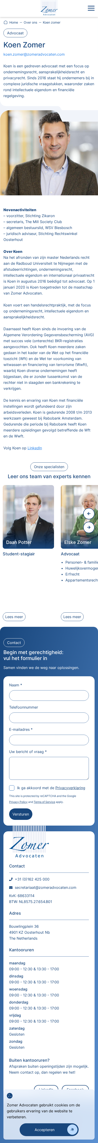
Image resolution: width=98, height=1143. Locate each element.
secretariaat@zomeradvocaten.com (45, 887)
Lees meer (14, 616)
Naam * (15, 685)
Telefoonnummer (23, 707)
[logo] (49, 8)
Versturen (21, 814)
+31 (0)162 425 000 (32, 879)
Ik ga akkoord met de (51, 788)
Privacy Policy (18, 802)
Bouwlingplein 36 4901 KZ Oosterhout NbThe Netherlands (29, 932)
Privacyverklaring (70, 788)
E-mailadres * (21, 729)
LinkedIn (35, 448)
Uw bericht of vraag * (28, 751)
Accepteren (44, 1129)
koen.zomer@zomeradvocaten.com (34, 54)
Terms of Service (44, 802)
